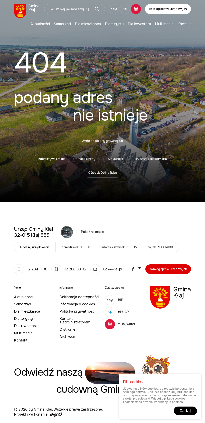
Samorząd (62, 24)
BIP (120, 300)
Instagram (139, 269)
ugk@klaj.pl (112, 269)
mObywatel (126, 324)
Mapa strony (86, 159)
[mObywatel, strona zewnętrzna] (136, 9)
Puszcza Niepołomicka (151, 159)
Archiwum (67, 336)
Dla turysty (114, 24)
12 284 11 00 (37, 269)
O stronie (67, 329)
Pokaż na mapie (92, 232)
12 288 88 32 (75, 269)
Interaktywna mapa (51, 159)
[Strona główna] (26, 11)
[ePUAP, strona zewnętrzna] (125, 9)
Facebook (133, 269)
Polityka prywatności (77, 311)
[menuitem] (40, 24)
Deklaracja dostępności (79, 297)
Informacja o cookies (77, 304)
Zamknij (185, 411)
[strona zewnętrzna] (56, 414)
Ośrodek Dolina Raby (102, 173)
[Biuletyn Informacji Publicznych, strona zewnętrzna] (114, 9)
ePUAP (123, 312)
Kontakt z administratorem (74, 320)
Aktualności (40, 24)
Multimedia (164, 24)
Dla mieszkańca (88, 24)
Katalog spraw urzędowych (168, 9)
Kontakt (184, 24)
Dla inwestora (139, 24)
